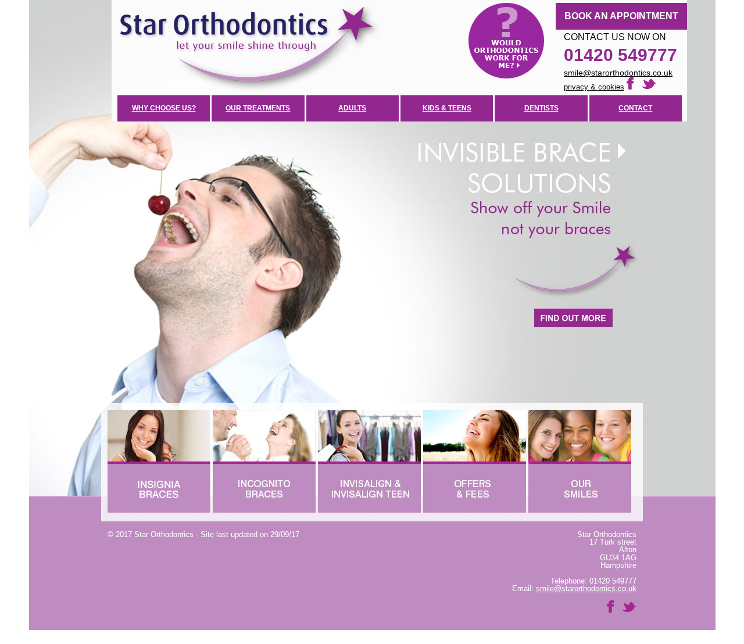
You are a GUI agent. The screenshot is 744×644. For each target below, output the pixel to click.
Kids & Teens (447, 108)
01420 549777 (620, 55)
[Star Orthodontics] (399, 47)
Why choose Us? (164, 108)
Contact (635, 108)
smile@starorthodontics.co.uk (618, 72)
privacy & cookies (594, 87)
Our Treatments (258, 108)
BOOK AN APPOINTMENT (621, 16)
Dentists (541, 108)
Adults (352, 108)
